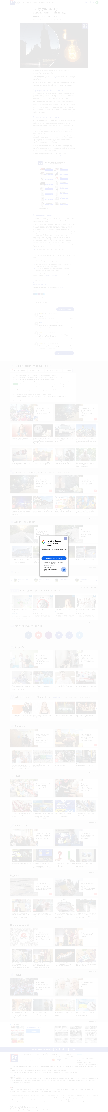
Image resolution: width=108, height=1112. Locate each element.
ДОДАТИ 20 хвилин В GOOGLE (54, 558)
